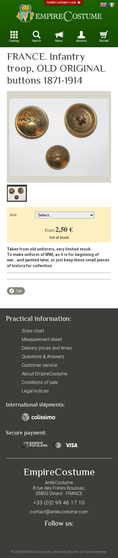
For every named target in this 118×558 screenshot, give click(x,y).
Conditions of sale (40, 382)
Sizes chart (33, 331)
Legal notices (35, 391)
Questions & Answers (43, 356)
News (59, 40)
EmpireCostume (66, 552)
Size (13, 215)
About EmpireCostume (44, 373)
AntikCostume (40, 552)
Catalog (14, 40)
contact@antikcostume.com (59, 511)
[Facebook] (59, 537)
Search (36, 40)
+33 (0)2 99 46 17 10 (59, 502)
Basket (104, 40)
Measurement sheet (42, 339)
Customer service (39, 365)
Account (81, 40)
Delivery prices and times (47, 348)
